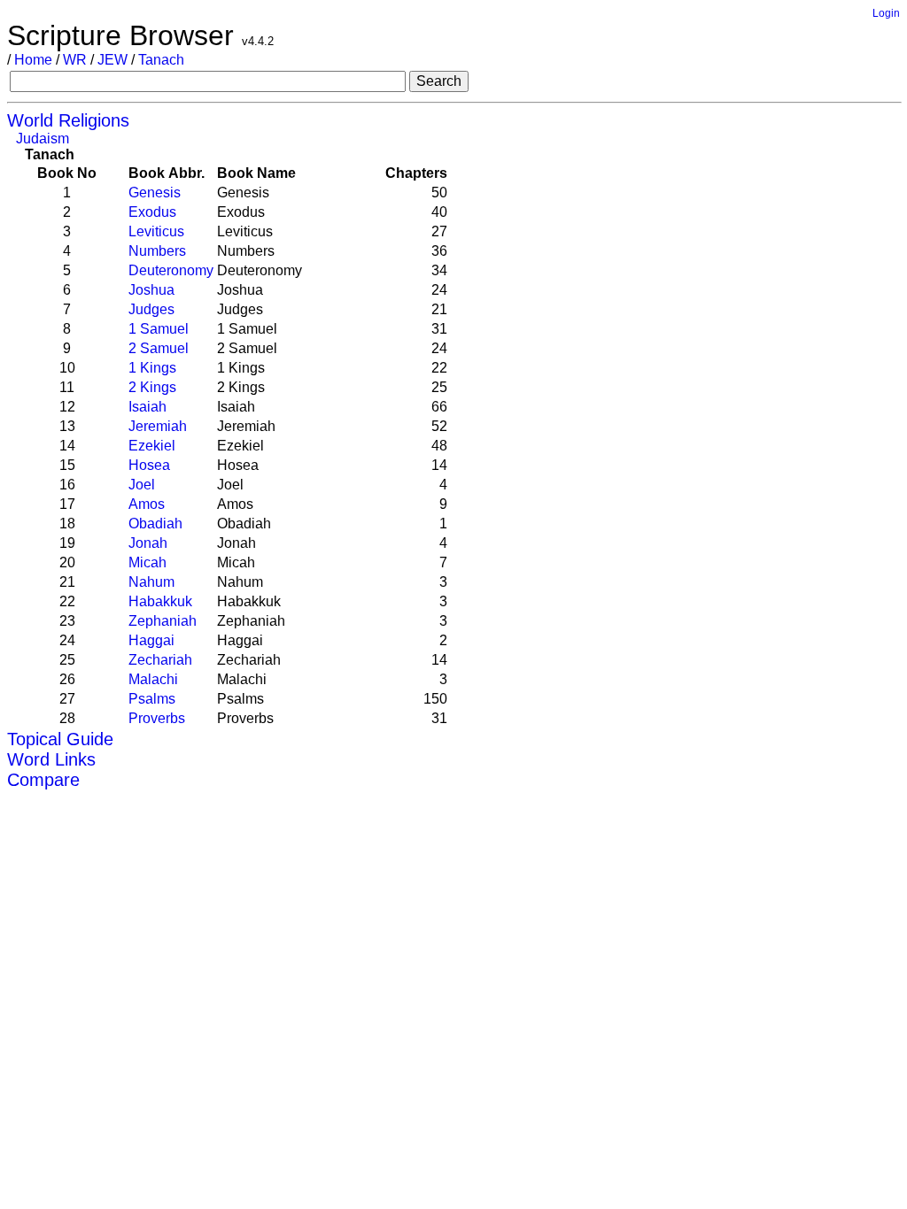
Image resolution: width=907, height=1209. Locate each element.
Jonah (147, 543)
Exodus (152, 211)
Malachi (153, 679)
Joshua (151, 289)
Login (886, 13)
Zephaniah (162, 620)
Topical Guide (60, 739)
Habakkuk (160, 601)
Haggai (151, 640)
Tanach (161, 59)
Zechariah (160, 659)
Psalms (151, 698)
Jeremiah (157, 426)
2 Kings (152, 387)
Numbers (157, 250)
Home (33, 59)
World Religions (68, 120)
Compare (43, 779)
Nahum (151, 581)
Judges (151, 309)
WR (75, 59)
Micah (147, 562)
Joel (141, 484)
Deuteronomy (170, 270)
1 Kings (152, 367)
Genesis (154, 192)
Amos (146, 504)
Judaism (42, 138)
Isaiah (147, 406)
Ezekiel (151, 445)
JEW (112, 59)
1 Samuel (158, 328)
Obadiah (155, 523)
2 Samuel (158, 348)
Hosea (149, 465)
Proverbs (156, 718)
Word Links (51, 759)
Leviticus (156, 231)
